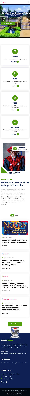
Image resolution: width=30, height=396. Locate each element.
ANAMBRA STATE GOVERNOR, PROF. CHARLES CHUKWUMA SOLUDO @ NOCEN (13, 263)
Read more (5, 245)
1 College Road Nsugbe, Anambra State (11, 374)
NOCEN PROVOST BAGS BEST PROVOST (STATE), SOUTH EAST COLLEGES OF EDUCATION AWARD (15, 285)
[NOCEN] (3, 2)
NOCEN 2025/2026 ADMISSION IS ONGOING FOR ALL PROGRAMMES (14, 241)
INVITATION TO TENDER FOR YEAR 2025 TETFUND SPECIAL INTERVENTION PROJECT (14, 308)
